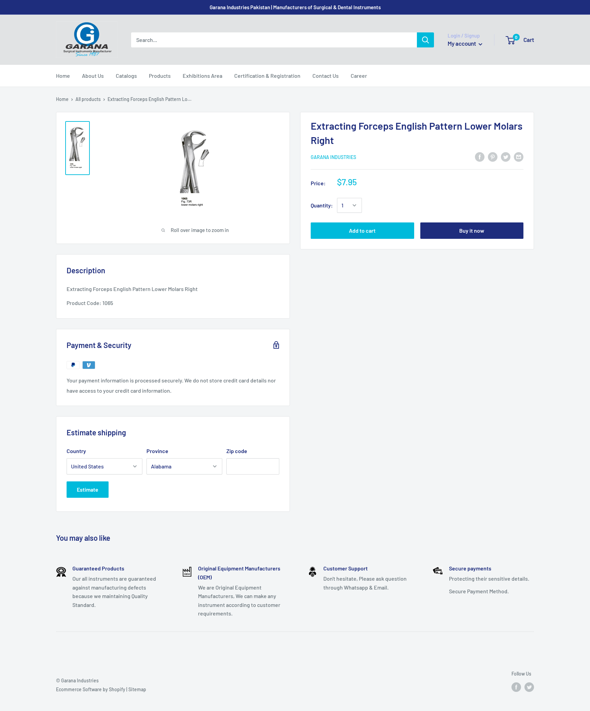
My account (462, 43)
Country (76, 451)
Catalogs (126, 75)
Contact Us (325, 75)
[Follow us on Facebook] (516, 687)
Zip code (236, 451)
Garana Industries (333, 157)
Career (359, 75)
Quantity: (322, 205)
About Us (93, 75)
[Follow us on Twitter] (529, 687)
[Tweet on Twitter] (505, 156)
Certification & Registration (267, 75)
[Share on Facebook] (479, 156)
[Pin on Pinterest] (492, 156)
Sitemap (137, 689)
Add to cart (362, 230)
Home (63, 75)
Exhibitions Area (202, 75)
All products (88, 99)
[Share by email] (518, 156)
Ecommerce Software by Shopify (90, 689)
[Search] (425, 39)
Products (160, 75)
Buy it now (471, 230)
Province (157, 451)
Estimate (87, 489)
